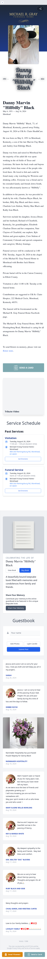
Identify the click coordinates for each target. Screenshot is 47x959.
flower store (8, 350)
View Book (12, 570)
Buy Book (25, 570)
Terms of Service (30, 948)
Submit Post (23, 649)
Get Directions (23, 459)
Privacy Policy (16, 948)
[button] (23, 733)
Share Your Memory (16, 608)
